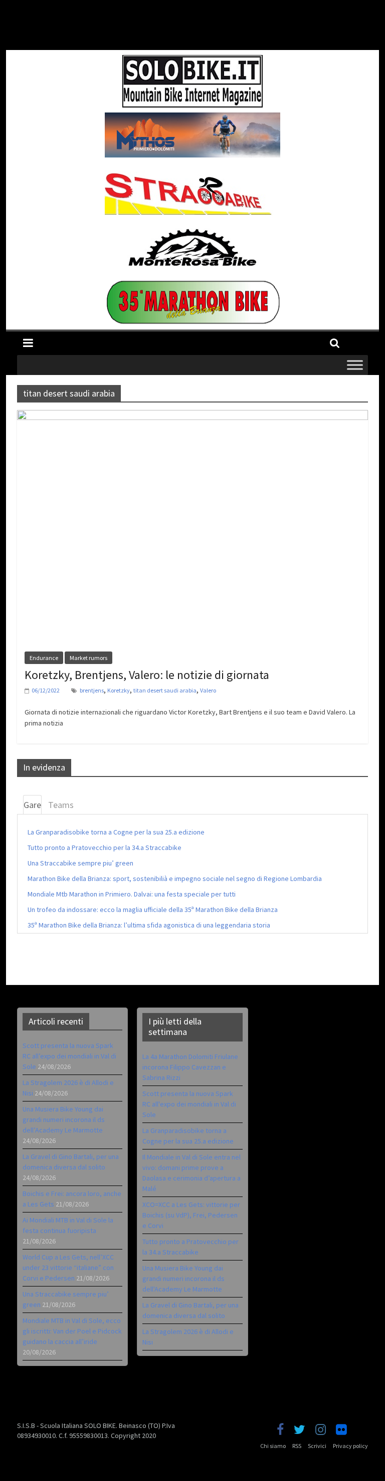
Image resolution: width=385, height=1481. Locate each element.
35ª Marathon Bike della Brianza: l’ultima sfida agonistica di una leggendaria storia (149, 925)
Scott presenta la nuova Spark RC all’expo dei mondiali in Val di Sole (69, 1056)
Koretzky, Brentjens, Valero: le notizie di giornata (147, 674)
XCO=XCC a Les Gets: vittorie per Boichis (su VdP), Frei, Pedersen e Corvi (191, 1215)
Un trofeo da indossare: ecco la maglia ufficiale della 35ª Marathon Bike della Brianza (153, 909)
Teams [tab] (61, 804)
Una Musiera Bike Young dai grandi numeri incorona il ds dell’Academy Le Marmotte (64, 1119)
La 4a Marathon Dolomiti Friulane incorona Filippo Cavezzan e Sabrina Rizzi (190, 1067)
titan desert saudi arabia (165, 690)
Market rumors (88, 658)
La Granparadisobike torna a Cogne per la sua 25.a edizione (116, 832)
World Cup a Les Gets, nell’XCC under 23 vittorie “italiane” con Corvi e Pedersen (68, 1267)
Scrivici (317, 1446)
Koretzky (118, 690)
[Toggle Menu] (355, 365)
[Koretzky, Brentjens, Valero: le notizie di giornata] (192, 416)
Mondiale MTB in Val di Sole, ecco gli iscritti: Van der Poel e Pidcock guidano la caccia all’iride (72, 1331)
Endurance (44, 658)
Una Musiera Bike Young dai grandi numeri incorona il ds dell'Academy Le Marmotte (183, 1279)
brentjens (92, 690)
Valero (208, 690)
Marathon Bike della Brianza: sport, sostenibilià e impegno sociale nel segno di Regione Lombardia (175, 878)
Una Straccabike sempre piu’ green (80, 863)
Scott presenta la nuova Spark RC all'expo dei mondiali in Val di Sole (189, 1104)
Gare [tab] (32, 804)
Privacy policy (350, 1446)
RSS (296, 1446)
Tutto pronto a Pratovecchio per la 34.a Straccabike (104, 847)
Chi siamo (273, 1446)
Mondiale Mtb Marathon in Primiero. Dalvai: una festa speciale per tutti (132, 894)
